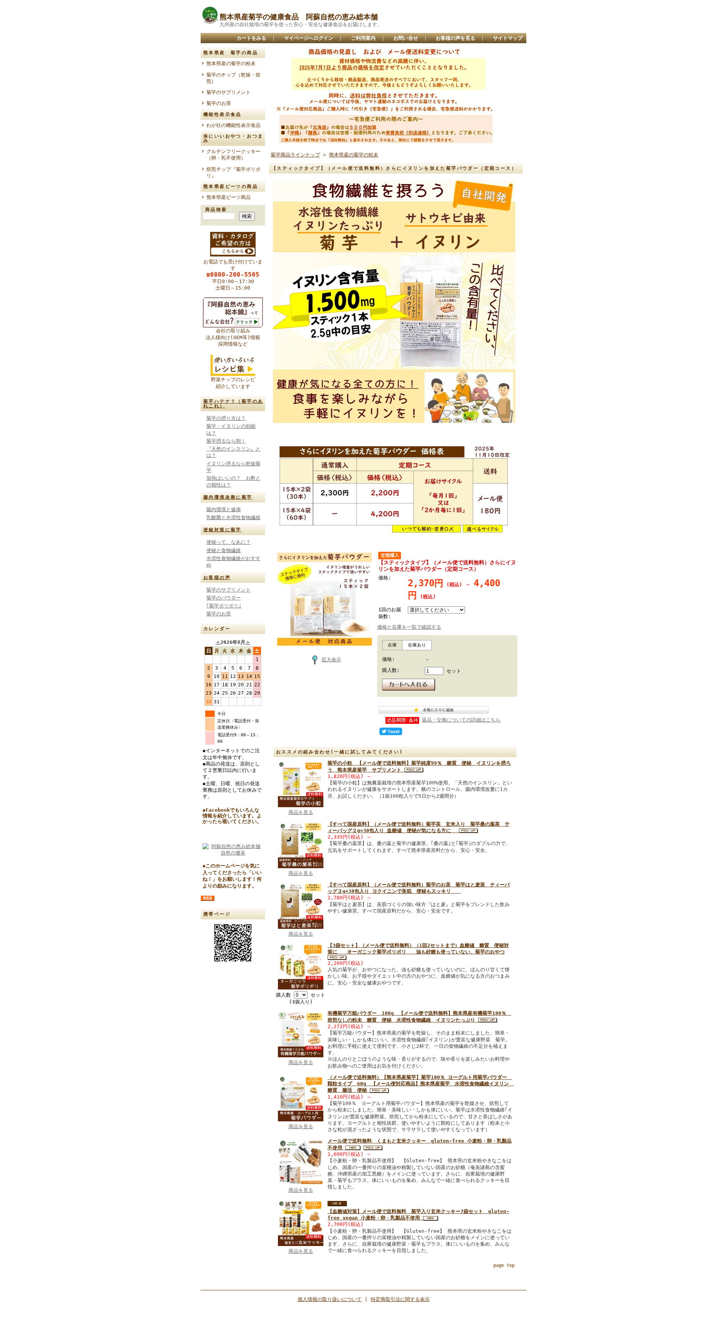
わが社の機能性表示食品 (235, 125)
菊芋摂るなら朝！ (226, 441)
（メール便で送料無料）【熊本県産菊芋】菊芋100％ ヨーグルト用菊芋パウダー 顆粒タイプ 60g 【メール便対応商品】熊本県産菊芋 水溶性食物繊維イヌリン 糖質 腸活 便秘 (421, 1083)
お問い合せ (405, 38)
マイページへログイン (308, 38)
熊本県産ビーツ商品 (228, 197)
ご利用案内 (363, 38)
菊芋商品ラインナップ (295, 155)
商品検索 (216, 209)
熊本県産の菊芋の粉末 (231, 63)
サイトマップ (508, 38)
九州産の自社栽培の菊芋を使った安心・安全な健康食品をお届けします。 (301, 24)
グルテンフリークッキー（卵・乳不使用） (233, 155)
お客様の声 (217, 577)
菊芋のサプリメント (228, 92)
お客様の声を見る (455, 38)
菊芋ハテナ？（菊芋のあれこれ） (233, 404)
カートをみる (251, 38)
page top (504, 1265)
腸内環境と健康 (223, 509)
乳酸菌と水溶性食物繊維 (233, 517)
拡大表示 (331, 659)
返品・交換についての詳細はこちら (461, 720)
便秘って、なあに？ (228, 542)
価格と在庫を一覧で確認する (409, 627)
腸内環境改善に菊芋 (228, 497)
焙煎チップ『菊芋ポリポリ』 (233, 172)
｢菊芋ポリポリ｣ (223, 606)
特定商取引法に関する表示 (400, 1299)
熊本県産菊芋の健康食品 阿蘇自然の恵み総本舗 (299, 17)
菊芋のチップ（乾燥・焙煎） (233, 78)
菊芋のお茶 (218, 103)
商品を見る (301, 812)
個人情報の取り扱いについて (330, 1299)
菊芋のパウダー (223, 598)
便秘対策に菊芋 (222, 529)
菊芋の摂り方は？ (226, 418)
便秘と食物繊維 (223, 550)
